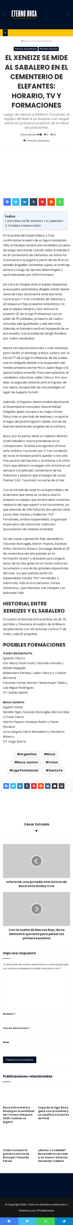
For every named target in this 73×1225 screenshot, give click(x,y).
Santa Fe (56, 770)
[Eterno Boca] (24, 14)
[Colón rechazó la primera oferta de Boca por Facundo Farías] (19, 1137)
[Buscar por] (68, 16)
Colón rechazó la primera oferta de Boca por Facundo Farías (16, 1155)
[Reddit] (51, 202)
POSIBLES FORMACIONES (24, 226)
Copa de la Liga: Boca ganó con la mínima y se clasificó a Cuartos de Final (53, 1113)
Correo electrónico (16, 1028)
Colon (53, 762)
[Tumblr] (33, 202)
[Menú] (5, 16)
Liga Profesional (25, 770)
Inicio (26, 41)
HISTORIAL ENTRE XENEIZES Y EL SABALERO (35, 221)
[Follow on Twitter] (38, 134)
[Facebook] (7, 202)
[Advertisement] (51, 14)
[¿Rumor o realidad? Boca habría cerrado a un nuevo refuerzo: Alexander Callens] (54, 1137)
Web (6, 1042)
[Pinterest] (42, 202)
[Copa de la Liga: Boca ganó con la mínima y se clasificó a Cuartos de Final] (54, 1095)
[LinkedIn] (24, 202)
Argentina (28, 754)
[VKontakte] (48, 786)
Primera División (42, 41)
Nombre (9, 1014)
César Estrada (28, 134)
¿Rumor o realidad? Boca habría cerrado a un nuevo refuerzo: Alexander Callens (53, 1155)
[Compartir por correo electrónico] (54, 786)
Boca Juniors (27, 762)
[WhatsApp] (60, 202)
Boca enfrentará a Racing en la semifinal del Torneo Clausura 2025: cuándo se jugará (18, 1115)
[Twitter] (16, 202)
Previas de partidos (26, 48)
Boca (51, 754)
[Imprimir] (61, 786)
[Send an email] (40, 134)
